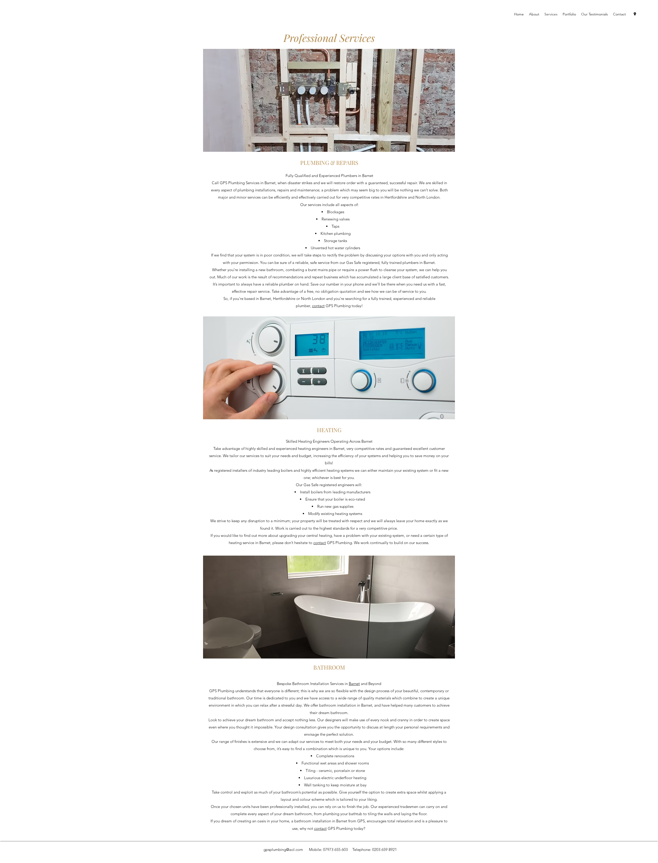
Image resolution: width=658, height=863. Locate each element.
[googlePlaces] (634, 14)
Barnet (354, 683)
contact (318, 305)
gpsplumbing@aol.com (283, 849)
